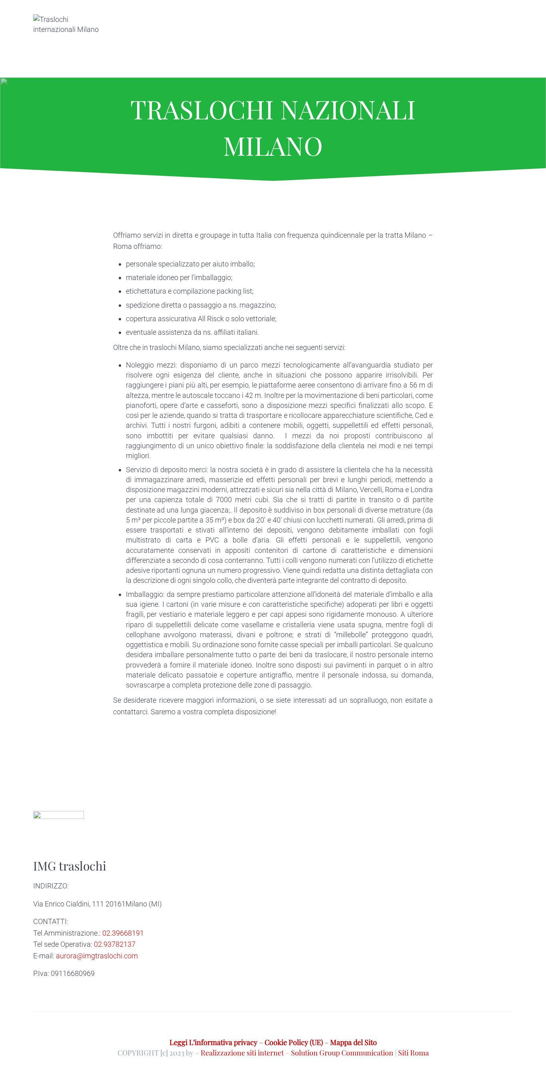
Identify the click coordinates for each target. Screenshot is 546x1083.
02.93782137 (115, 944)
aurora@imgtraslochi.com (97, 956)
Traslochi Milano (139, 747)
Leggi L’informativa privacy (213, 1042)
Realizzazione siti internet (242, 1052)
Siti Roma (413, 1052)
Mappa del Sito (353, 1042)
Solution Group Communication (342, 1052)
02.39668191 (123, 933)
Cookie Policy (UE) (294, 1042)
